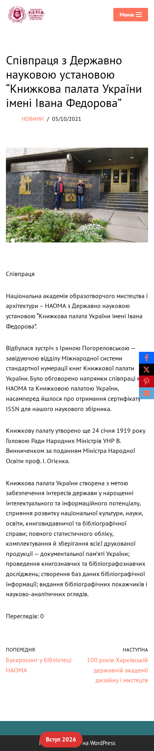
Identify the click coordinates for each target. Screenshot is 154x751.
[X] (146, 370)
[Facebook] (146, 358)
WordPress (102, 743)
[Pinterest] (146, 381)
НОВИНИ (33, 118)
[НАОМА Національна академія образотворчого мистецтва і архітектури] (27, 15)
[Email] (146, 393)
